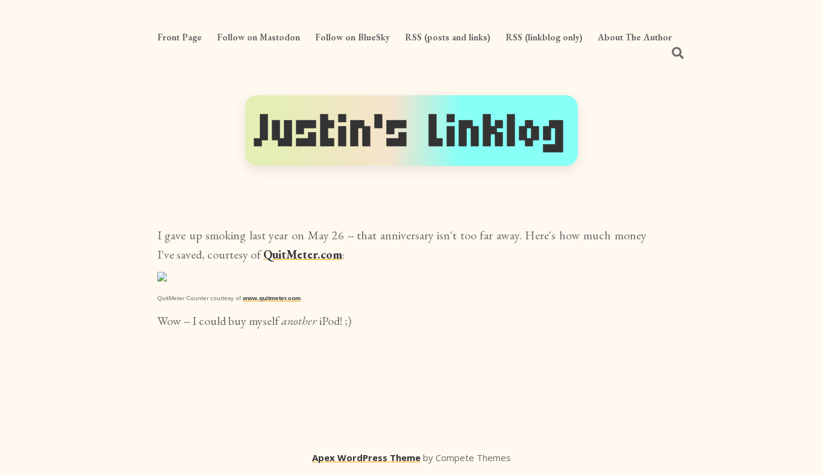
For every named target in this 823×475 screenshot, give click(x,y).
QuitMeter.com (302, 254)
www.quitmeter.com (272, 298)
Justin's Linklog (411, 130)
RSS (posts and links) (447, 37)
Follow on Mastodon (258, 37)
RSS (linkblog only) (544, 37)
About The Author (635, 37)
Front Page (179, 37)
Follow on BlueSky (352, 37)
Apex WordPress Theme (366, 457)
